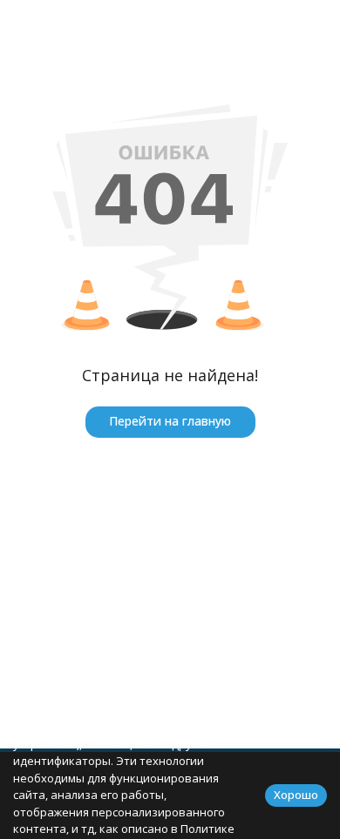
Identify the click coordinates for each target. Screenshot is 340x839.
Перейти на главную (170, 421)
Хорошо (296, 794)
